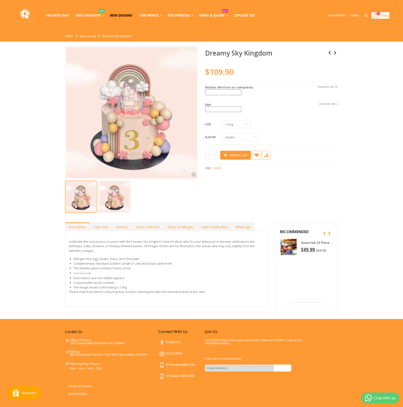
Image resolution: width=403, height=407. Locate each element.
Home (69, 36)
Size (208, 124)
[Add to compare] (266, 155)
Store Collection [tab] (148, 227)
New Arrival (88, 36)
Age (208, 104)
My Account (337, 15)
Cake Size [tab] (101, 227)
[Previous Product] (329, 53)
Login (354, 15)
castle (217, 168)
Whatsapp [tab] (243, 227)
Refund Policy (77, 394)
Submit (282, 368)
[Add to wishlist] (256, 155)
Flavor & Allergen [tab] (180, 227)
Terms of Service (80, 386)
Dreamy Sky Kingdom (238, 53)
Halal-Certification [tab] (214, 227)
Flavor (210, 137)
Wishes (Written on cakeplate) (229, 87)
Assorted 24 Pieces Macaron (323, 242)
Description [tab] (77, 227)
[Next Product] (335, 53)
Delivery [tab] (122, 227)
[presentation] (324, 233)
